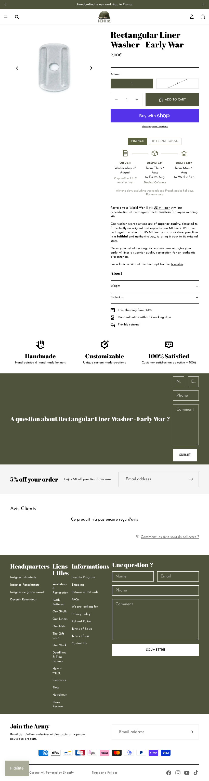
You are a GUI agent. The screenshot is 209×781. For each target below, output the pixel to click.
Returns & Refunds (85, 592)
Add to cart (175, 99)
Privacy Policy (81, 614)
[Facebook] (169, 773)
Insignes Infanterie (23, 577)
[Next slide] (92, 68)
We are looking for (85, 606)
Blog (56, 687)
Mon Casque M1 (33, 772)
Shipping (78, 584)
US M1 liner (162, 207)
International (165, 141)
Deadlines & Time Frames (59, 657)
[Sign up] (191, 479)
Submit (185, 455)
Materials (117, 297)
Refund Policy (81, 621)
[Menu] (6, 17)
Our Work (60, 645)
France (137, 141)
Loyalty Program (83, 577)
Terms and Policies (104, 772)
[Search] (16, 16)
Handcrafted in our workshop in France (104, 4)
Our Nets (59, 626)
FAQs (75, 599)
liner (195, 232)
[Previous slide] (15, 68)
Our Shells (60, 611)
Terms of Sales (82, 629)
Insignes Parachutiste (25, 584)
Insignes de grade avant (27, 592)
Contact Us (79, 643)
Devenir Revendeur (23, 599)
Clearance (59, 680)
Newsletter (60, 695)
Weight (115, 285)
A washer (177, 264)
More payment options (155, 126)
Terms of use (80, 636)
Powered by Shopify (60, 772)
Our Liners (60, 619)
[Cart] (202, 16)
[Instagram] (178, 773)
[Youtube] (187, 773)
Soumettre (155, 649)
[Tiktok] (196, 773)
